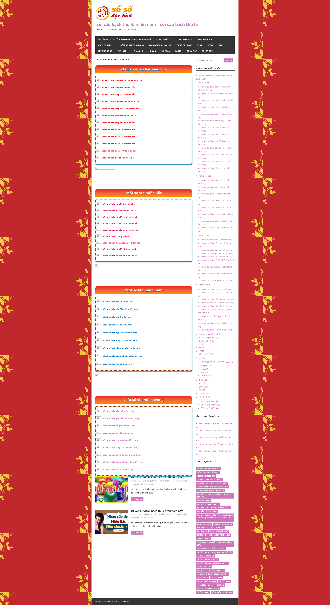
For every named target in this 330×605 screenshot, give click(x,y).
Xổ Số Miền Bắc (203, 592)
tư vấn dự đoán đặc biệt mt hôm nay (217, 250)
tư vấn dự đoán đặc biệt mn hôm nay (217, 299)
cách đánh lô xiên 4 (205, 490)
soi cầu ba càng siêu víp (221, 552)
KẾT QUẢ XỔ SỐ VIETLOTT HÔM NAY (217, 362)
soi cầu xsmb (216, 578)
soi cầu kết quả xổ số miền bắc (210, 570)
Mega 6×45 (206, 365)
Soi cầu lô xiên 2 (221, 574)
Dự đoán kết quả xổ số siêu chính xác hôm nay (213, 495)
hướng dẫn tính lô (205, 531)
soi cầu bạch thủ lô (205, 556)
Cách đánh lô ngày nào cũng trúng (212, 487)
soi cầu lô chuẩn (204, 574)
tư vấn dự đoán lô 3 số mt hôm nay (216, 256)
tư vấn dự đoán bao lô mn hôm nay (216, 289)
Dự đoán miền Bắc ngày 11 (208, 504)
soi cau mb (220, 549)
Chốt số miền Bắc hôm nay (208, 472)
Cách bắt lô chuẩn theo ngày (209, 480)
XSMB (199, 45)
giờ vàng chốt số (204, 524)
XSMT (220, 45)
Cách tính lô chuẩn (218, 483)
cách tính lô (202, 483)
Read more (137, 499)
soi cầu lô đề (202, 578)
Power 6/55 (206, 375)
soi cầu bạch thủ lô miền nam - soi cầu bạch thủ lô (165, 481)
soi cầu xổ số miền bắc (206, 581)
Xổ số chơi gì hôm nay (160, 45)
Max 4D (204, 372)
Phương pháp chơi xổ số (131, 45)
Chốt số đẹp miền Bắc (206, 476)
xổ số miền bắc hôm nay (222, 592)
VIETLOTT (122, 51)
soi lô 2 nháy (224, 581)
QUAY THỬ (192, 51)
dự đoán (220, 490)
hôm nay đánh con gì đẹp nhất (210, 528)
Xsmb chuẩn (162, 39)
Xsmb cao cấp (183, 39)
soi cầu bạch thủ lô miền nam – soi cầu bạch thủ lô (147, 24)
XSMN (210, 45)
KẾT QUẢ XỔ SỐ (105, 51)
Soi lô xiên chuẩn (216, 585)
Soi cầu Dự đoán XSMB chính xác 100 (212, 563)
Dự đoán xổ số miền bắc (207, 511)
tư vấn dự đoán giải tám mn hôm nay (217, 302)
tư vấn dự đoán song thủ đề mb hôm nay (157, 477)
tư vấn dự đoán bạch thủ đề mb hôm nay (157, 511)
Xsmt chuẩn (204, 39)
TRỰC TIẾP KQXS (184, 45)
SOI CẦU (152, 51)
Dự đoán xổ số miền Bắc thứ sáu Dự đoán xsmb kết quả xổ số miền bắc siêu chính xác (215, 518)
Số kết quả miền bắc (210, 401)
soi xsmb (200, 589)
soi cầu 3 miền (203, 552)
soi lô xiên (201, 585)
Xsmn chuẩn (104, 45)
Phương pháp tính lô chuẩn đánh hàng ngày (214, 543)
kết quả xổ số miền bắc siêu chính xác (213, 535)
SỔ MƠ (178, 51)
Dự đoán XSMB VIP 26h (220, 508)
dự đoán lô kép (203, 500)
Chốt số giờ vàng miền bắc (208, 469)
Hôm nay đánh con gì (223, 524)
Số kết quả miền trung (210, 404)
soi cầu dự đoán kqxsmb (207, 560)
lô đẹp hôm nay (203, 539)
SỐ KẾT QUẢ (207, 51)
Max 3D (204, 369)
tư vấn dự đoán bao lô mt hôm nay (216, 239)
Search (228, 60)
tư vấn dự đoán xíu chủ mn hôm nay (217, 329)
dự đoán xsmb (203, 508)
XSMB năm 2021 (212, 589)
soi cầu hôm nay (204, 567)
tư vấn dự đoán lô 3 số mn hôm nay (217, 306)
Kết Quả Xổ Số (222, 531)
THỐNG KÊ (138, 51)
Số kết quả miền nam (210, 408)
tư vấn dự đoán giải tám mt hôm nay (217, 253)
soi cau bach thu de (205, 549)
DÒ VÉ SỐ (165, 51)
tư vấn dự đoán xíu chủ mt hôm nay (217, 280)
